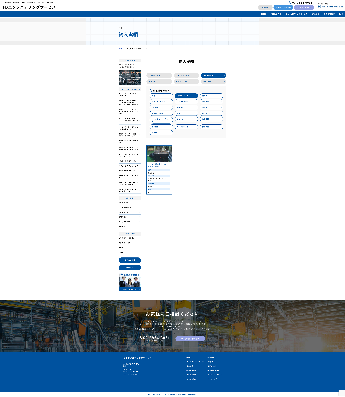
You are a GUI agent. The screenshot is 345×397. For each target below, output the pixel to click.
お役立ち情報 (329, 14)
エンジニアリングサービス (297, 14)
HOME (263, 14)
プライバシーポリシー (215, 375)
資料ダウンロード (213, 370)
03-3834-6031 (302, 2)
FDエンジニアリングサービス (29, 7)
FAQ (341, 14)
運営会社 (211, 362)
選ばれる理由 (275, 14)
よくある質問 (191, 379)
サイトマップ (212, 379)
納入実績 (315, 14)
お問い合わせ (212, 366)
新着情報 (211, 357)
